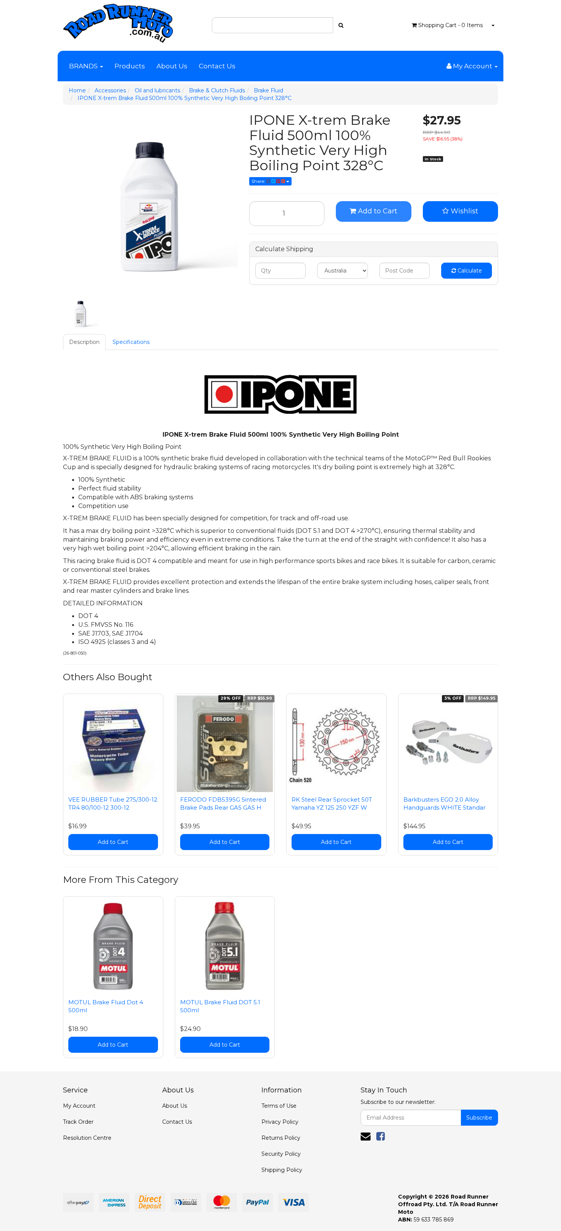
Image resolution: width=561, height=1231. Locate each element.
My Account (79, 1105)
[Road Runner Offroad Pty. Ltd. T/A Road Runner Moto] (118, 21)
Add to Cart (376, 211)
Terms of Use (279, 1105)
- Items (450, 25)
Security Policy (281, 1153)
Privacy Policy (279, 1121)
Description (84, 342)
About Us (171, 66)
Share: (258, 181)
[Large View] (80, 312)
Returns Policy (280, 1137)
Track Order (78, 1121)
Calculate (469, 270)
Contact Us (217, 66)
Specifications (131, 342)
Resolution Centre (87, 1137)
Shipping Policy (281, 1169)
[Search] (341, 25)
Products (129, 66)
